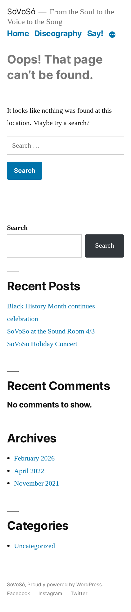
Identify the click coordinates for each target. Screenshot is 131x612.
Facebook (18, 593)
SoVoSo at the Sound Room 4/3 (51, 331)
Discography (58, 33)
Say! (95, 33)
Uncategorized (34, 545)
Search (17, 227)
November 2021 (36, 483)
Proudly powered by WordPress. (65, 585)
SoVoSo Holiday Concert (42, 344)
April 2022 (29, 471)
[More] (112, 34)
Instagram (50, 593)
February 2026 (34, 458)
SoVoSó (21, 11)
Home (18, 33)
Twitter (79, 593)
